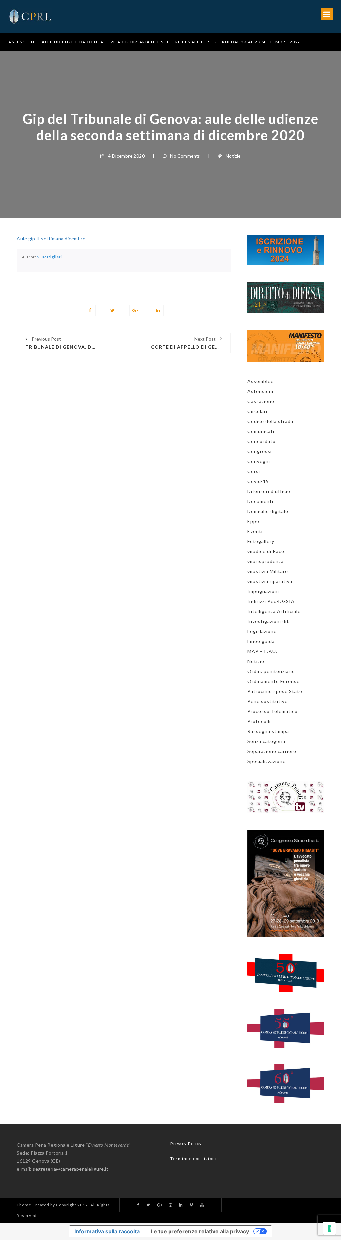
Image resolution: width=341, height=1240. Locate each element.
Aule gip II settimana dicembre (51, 238)
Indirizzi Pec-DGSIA (271, 601)
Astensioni (260, 391)
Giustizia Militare (267, 571)
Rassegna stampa (268, 731)
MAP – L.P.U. (262, 651)
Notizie (233, 156)
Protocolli (259, 721)
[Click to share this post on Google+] (135, 310)
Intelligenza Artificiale (274, 611)
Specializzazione (266, 761)
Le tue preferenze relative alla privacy (200, 1231)
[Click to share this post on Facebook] (90, 310)
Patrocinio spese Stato (274, 691)
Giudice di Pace (265, 551)
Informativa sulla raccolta (107, 1231)
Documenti (260, 501)
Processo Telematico (272, 711)
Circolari (257, 411)
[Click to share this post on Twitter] (112, 310)
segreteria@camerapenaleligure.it (70, 1169)
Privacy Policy (186, 1143)
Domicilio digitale (267, 511)
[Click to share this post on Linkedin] (158, 310)
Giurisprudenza (265, 561)
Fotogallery (260, 541)
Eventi (255, 531)
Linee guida (261, 641)
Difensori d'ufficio (268, 491)
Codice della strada (270, 421)
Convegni (258, 461)
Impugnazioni (263, 591)
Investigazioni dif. (268, 621)
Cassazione (260, 401)
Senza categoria (266, 741)
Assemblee (260, 381)
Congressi (259, 451)
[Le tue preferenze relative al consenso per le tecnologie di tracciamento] (329, 1228)
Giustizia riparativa (269, 581)
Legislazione (262, 631)
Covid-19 (258, 481)
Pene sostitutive (267, 701)
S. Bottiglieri (49, 257)
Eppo (253, 521)
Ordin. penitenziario (271, 671)
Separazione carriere (271, 751)
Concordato (261, 441)
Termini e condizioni (193, 1158)
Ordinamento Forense (273, 681)
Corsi (253, 471)
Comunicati (260, 431)
